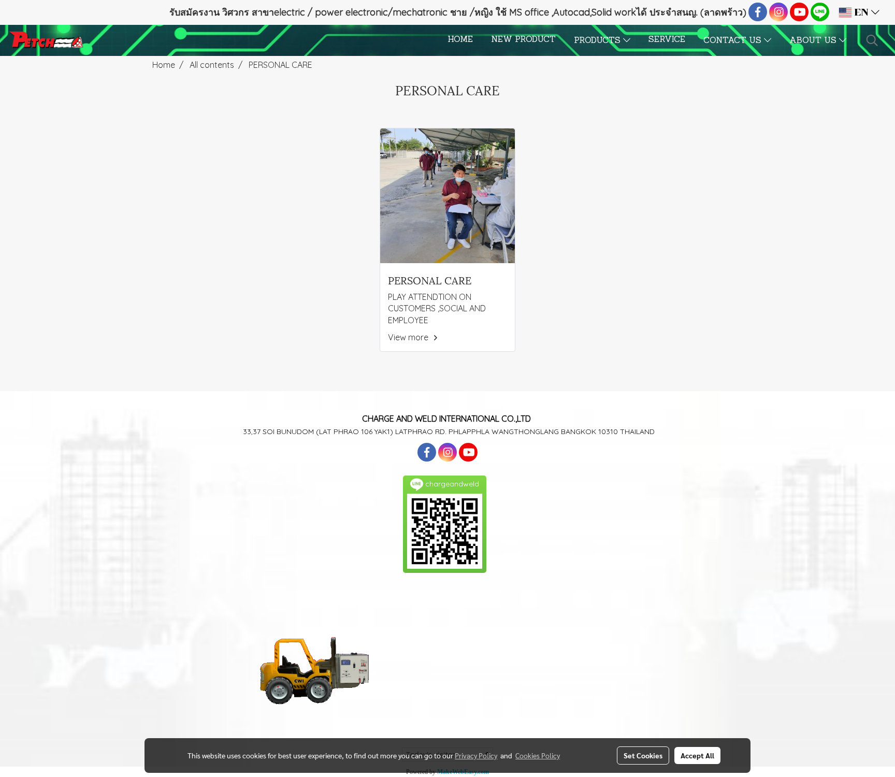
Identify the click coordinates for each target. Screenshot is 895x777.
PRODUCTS (598, 41)
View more (409, 337)
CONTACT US (733, 41)
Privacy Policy (476, 755)
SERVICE (666, 40)
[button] (872, 40)
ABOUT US (814, 41)
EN (861, 12)
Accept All (697, 755)
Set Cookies (643, 755)
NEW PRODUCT (523, 40)
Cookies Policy (537, 755)
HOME (460, 40)
